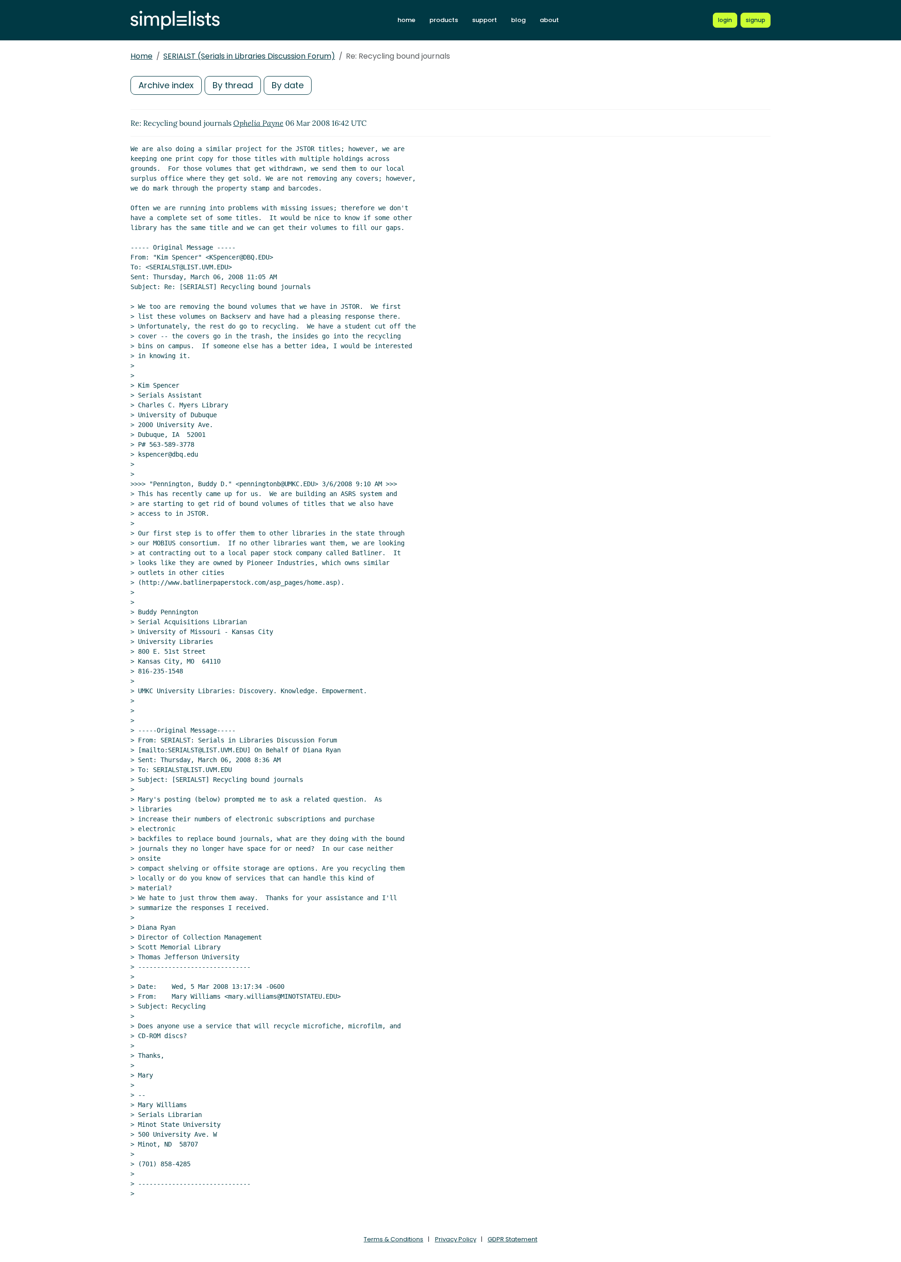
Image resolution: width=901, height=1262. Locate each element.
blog (518, 19)
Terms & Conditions (393, 1239)
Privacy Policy (455, 1239)
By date (288, 85)
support (484, 19)
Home (141, 56)
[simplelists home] (175, 20)
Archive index (166, 85)
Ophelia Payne (258, 123)
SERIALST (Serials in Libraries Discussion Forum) (249, 56)
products (443, 19)
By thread (233, 85)
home (406, 19)
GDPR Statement (512, 1239)
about (549, 19)
